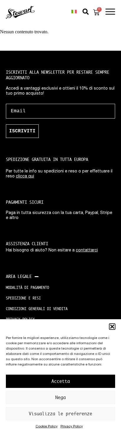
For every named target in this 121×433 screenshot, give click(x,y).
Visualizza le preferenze (60, 413)
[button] (112, 327)
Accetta (60, 381)
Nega (60, 397)
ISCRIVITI (22, 131)
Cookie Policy (47, 426)
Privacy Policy (71, 426)
